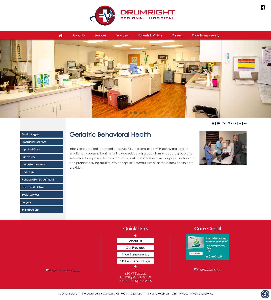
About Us (79, 35)
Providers (122, 35)
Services (100, 35)
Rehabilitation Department (38, 179)
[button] (265, 294)
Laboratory (28, 157)
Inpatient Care (31, 149)
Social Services (30, 194)
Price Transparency (205, 35)
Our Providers (135, 241)
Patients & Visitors (150, 35)
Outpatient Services (33, 164)
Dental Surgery (31, 134)
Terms (174, 293)
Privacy (184, 293)
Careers (177, 35)
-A (235, 123)
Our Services (135, 261)
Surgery (26, 202)
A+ (245, 123)
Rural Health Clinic (33, 187)
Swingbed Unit (30, 209)
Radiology (28, 172)
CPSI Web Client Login (135, 254)
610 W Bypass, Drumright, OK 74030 (135, 275)
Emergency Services (34, 141)
